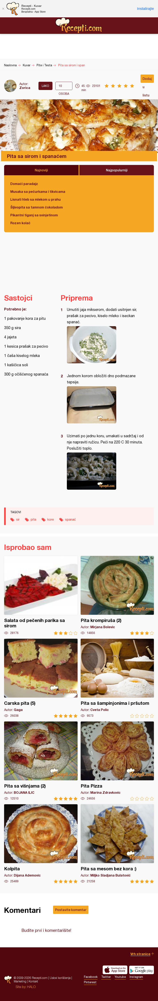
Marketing (20, 981)
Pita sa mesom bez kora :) (117, 843)
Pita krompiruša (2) (117, 595)
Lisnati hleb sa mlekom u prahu (35, 199)
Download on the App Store (115, 969)
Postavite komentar (70, 910)
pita (33, 519)
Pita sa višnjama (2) (41, 761)
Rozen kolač (20, 223)
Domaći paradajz (24, 184)
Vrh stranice (140, 954)
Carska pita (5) (41, 678)
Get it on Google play (141, 969)
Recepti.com (79, 25)
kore (50, 519)
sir (18, 519)
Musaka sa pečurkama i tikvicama (37, 191)
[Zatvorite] (3, 8)
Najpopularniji (117, 170)
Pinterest (90, 982)
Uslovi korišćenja (60, 978)
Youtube (120, 976)
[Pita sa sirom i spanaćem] (105, 344)
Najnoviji (41, 170)
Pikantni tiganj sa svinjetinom (34, 215)
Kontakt (33, 981)
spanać (70, 519)
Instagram (136, 976)
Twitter (106, 976)
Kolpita (41, 843)
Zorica (24, 88)
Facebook (91, 976)
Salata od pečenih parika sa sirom (41, 595)
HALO (31, 987)
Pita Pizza (117, 761)
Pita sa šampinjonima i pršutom (117, 678)
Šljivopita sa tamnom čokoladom (36, 207)
